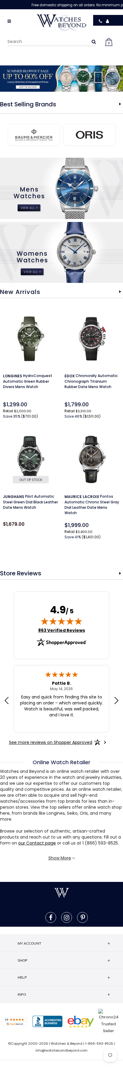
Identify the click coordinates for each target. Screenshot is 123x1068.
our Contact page (37, 843)
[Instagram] (66, 917)
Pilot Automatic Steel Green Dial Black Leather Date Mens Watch (30, 502)
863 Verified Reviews (61, 630)
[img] (61, 621)
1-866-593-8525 (99, 1043)
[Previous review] (6, 701)
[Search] (93, 41)
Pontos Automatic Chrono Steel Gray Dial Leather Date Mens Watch (91, 504)
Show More (59, 858)
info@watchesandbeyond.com (61, 1050)
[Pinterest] (83, 917)
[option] (61, 78)
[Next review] (116, 701)
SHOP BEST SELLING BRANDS (120, 104)
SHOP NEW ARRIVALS (120, 292)
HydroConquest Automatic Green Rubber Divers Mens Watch (27, 381)
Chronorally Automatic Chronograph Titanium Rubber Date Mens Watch (91, 381)
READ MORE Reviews (120, 573)
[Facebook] (51, 917)
